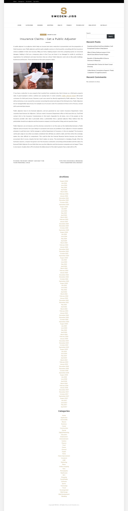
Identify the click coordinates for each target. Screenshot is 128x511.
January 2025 (64, 221)
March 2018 (64, 383)
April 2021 (64, 306)
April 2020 (64, 332)
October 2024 (64, 228)
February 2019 (64, 362)
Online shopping (64, 466)
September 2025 (64, 204)
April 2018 (64, 381)
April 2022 (64, 292)
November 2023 (64, 251)
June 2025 (64, 211)
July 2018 (64, 377)
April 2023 (64, 266)
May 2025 (64, 213)
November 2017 (64, 392)
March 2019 (64, 360)
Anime (64, 415)
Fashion (64, 441)
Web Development (64, 494)
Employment (64, 436)
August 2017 (64, 398)
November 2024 (64, 226)
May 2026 (64, 187)
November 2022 (64, 277)
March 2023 (64, 268)
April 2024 (64, 241)
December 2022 (64, 275)
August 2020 (64, 324)
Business (40, 25)
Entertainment (64, 439)
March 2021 (64, 309)
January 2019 (64, 364)
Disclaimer (29, 1)
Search (88, 33)
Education (64, 434)
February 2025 (64, 219)
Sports (64, 483)
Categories (21, 1)
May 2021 (64, 304)
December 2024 (64, 223)
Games (64, 447)
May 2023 (64, 264)
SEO (64, 475)
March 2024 (64, 243)
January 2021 (64, 313)
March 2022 (64, 294)
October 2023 (64, 253)
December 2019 (64, 341)
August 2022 (64, 283)
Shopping (50, 25)
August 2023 (64, 258)
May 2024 (64, 238)
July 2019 (64, 351)
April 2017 (64, 407)
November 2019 (64, 343)
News (64, 464)
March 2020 (64, 334)
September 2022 (64, 281)
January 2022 (64, 298)
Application (64, 417)
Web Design (64, 492)
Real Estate (92, 25)
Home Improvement (64, 456)
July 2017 (64, 400)
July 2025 (64, 208)
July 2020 (64, 326)
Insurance (64, 458)
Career (64, 426)
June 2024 (64, 236)
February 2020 (64, 336)
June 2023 (64, 262)
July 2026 (64, 183)
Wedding (64, 496)
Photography (64, 470)
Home (19, 25)
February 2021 (64, 311)
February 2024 (64, 245)
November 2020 (64, 317)
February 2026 (64, 194)
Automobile (64, 419)
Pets (64, 468)
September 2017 (64, 396)
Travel (64, 488)
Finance (69, 25)
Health (60, 25)
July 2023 (64, 260)
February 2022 (64, 296)
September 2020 (64, 321)
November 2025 (64, 200)
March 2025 (64, 217)
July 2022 (64, 285)
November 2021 (64, 302)
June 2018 (64, 379)
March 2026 (64, 191)
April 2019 (64, 358)
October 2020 (64, 319)
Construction (64, 428)
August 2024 (64, 232)
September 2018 (64, 372)
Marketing (64, 462)
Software (64, 481)
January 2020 (64, 338)
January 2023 (64, 272)
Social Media (64, 479)
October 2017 (64, 394)
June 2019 (64, 353)
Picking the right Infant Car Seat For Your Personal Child (28, 161)
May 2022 (64, 289)
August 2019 (64, 349)
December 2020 (64, 315)
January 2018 (64, 387)
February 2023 (64, 270)
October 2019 (64, 345)
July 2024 (64, 234)
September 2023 (64, 255)
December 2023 (64, 249)
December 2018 (64, 366)
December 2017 (64, 390)
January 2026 (64, 196)
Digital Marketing (64, 432)
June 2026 (64, 185)
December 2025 (64, 198)
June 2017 (64, 402)
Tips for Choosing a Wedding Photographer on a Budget (71, 161)
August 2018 (64, 375)
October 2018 (64, 370)
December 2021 (64, 300)
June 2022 (64, 287)
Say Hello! (36, 1)
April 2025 (64, 215)
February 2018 (64, 385)
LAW (64, 460)
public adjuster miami (69, 96)
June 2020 (64, 328)
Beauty (64, 422)
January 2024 (64, 247)
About (15, 1)
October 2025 (64, 202)
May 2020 (64, 330)
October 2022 (64, 279)
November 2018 (64, 368)
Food (64, 445)
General (43, 34)
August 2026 (64, 181)
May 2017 (64, 404)
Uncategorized (64, 490)
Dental (64, 430)
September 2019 (64, 347)
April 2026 (64, 189)
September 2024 (64, 230)
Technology (80, 25)
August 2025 (64, 206)
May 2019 (64, 355)
